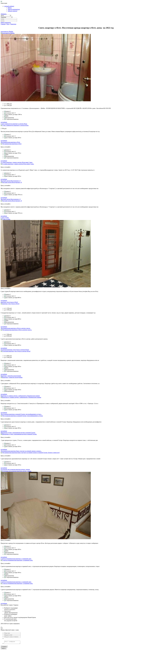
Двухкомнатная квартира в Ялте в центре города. (15, 328)
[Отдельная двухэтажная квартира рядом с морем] (16, 471)
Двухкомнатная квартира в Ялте (10, 142)
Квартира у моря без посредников (11, 376)
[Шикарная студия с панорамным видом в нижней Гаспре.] (19, 434)
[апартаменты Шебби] (8, 33)
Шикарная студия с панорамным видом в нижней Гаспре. (18, 432)
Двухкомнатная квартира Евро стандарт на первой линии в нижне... (21, 451)
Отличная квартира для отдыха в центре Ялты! (15, 349)
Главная (3, 24)
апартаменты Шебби (7, 31)
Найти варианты (6, 22)
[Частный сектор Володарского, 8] (11, 182)
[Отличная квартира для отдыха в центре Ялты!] (15, 351)
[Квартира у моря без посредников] (11, 377)
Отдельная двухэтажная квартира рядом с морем (15, 469)
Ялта (8, 24)
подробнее (4, 122)
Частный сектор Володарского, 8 (10, 181)
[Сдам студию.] (5, 219)
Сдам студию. (5, 217)
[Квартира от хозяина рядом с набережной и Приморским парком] (21, 397)
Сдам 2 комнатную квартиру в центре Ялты (14, 124)
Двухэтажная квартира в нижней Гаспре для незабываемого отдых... (21, 414)
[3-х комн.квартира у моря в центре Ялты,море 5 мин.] (17, 164)
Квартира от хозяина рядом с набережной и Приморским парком (20, 396)
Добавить (3, 14)
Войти (10, 8)
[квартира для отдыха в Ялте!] (10, 303)
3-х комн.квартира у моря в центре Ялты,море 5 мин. (17, 162)
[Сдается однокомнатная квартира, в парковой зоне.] (17, 560)
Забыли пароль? (12, 11)
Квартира (13, 24)
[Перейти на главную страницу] (1, 1)
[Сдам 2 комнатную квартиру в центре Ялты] (14, 125)
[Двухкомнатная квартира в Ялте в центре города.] (16, 330)
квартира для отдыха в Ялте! (9, 302)
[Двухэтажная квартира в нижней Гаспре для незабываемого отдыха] (22, 415)
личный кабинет (9, 6)
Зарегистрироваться (14, 9)
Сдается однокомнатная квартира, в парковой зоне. (16, 558)
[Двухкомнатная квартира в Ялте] (11, 144)
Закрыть (3, 648)
